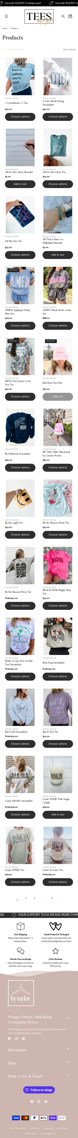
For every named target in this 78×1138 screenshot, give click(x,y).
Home (4, 28)
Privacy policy (48, 1128)
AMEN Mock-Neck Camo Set (57, 312)
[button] (6, 16)
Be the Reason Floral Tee (56, 523)
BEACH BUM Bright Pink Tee (57, 592)
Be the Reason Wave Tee (18, 592)
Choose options (20, 116)
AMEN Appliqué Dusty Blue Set (17, 312)
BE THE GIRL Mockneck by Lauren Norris (56, 454)
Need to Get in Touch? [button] (25, 1076)
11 (52, 898)
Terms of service (63, 1128)
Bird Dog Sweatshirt (53, 663)
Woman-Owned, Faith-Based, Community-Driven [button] (30, 1020)
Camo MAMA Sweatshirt (18, 801)
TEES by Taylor (20, 1128)
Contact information (48, 1133)
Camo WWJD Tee (14, 870)
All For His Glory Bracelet (19, 172)
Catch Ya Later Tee (53, 870)
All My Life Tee (13, 241)
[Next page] (60, 898)
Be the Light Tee (14, 523)
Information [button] (17, 1050)
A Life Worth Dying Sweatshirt (53, 103)
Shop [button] (12, 1063)
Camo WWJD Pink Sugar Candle (56, 801)
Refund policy (35, 1128)
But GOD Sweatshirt (16, 732)
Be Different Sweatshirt (17, 454)
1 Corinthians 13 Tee (16, 103)
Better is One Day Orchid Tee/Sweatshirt (18, 663)
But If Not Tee (50, 732)
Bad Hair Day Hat (52, 383)
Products (14, 28)
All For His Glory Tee (54, 172)
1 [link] (17, 898)
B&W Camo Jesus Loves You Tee (18, 383)
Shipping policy (31, 1133)
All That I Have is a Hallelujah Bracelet (53, 241)
